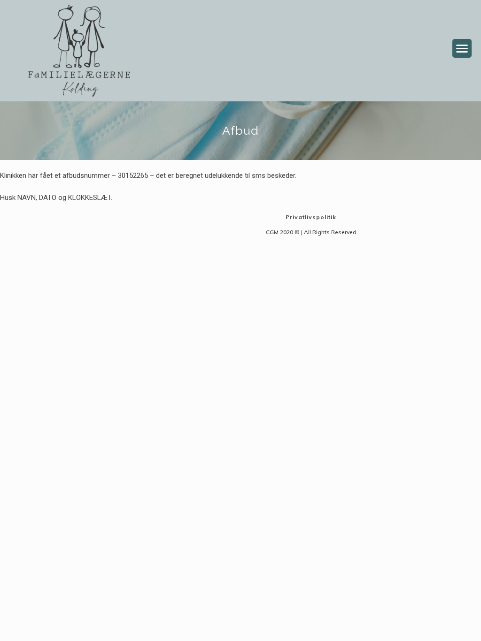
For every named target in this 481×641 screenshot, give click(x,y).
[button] (462, 48)
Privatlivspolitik (311, 217)
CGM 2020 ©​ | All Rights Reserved (311, 232)
